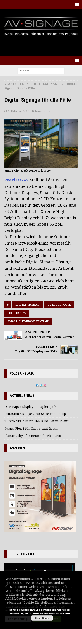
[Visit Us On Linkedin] (41, 384)
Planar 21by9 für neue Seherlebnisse (33, 436)
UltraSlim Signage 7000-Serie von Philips (35, 414)
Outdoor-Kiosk (59, 304)
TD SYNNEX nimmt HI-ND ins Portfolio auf (36, 421)
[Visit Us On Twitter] (37, 384)
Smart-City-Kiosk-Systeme (28, 321)
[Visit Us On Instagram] (45, 384)
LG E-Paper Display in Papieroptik (30, 406)
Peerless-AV (16, 180)
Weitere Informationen (57, 613)
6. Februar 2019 (18, 111)
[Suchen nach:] (41, 70)
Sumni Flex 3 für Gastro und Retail (31, 428)
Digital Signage (28, 304)
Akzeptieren (41, 618)
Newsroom (42, 111)
